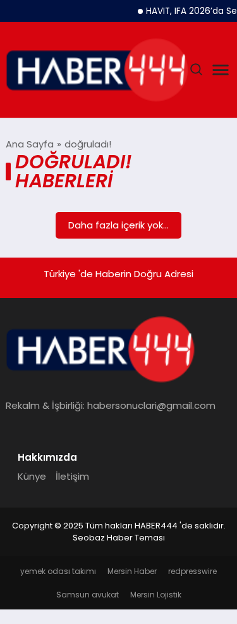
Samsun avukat (87, 594)
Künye (32, 476)
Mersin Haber (132, 571)
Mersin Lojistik (155, 594)
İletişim (72, 476)
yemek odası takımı (58, 571)
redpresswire (192, 571)
